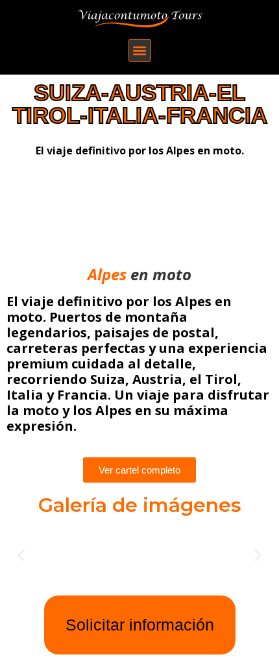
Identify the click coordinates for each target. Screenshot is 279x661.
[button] (139, 50)
